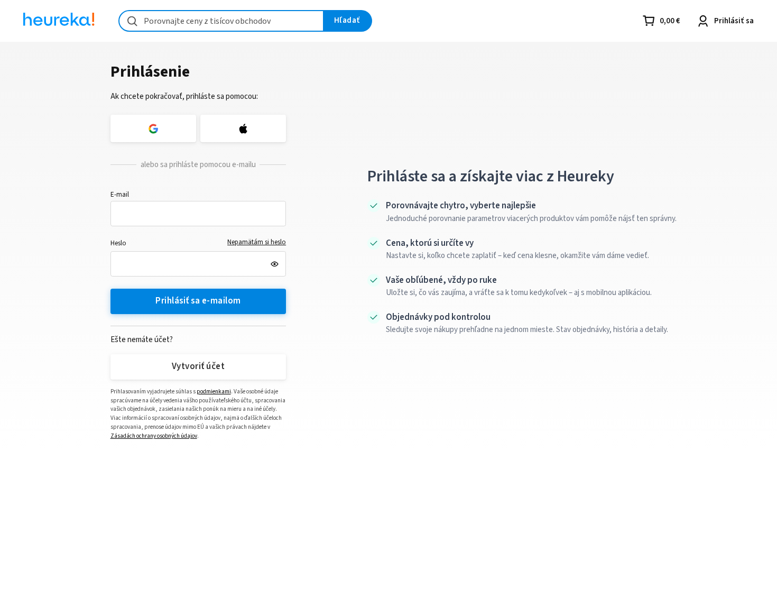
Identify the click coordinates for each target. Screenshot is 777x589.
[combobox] (221, 21)
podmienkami (214, 391)
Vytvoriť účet (198, 366)
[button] (198, 213)
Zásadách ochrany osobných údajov (153, 435)
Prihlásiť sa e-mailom (197, 300)
